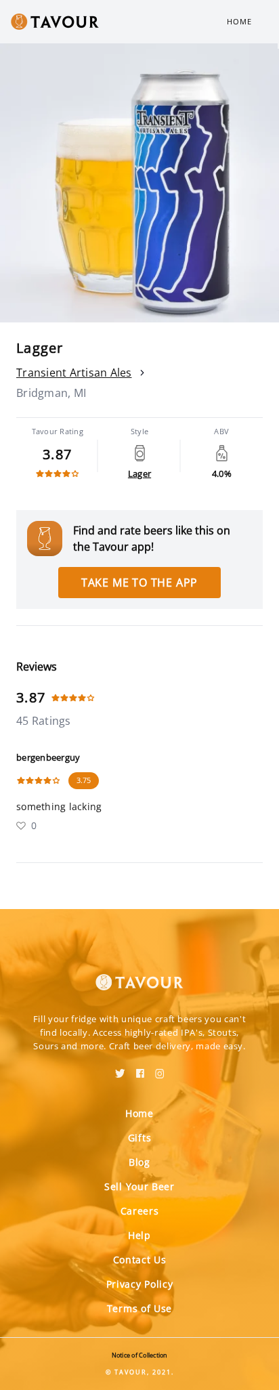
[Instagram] (160, 1068)
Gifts (140, 1137)
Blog (139, 1162)
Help (139, 1235)
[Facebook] (140, 1068)
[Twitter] (120, 1068)
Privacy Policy (139, 1284)
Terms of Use (139, 1308)
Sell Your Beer (139, 1186)
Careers (140, 1210)
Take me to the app (139, 582)
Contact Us (140, 1259)
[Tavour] (139, 974)
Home (239, 21)
